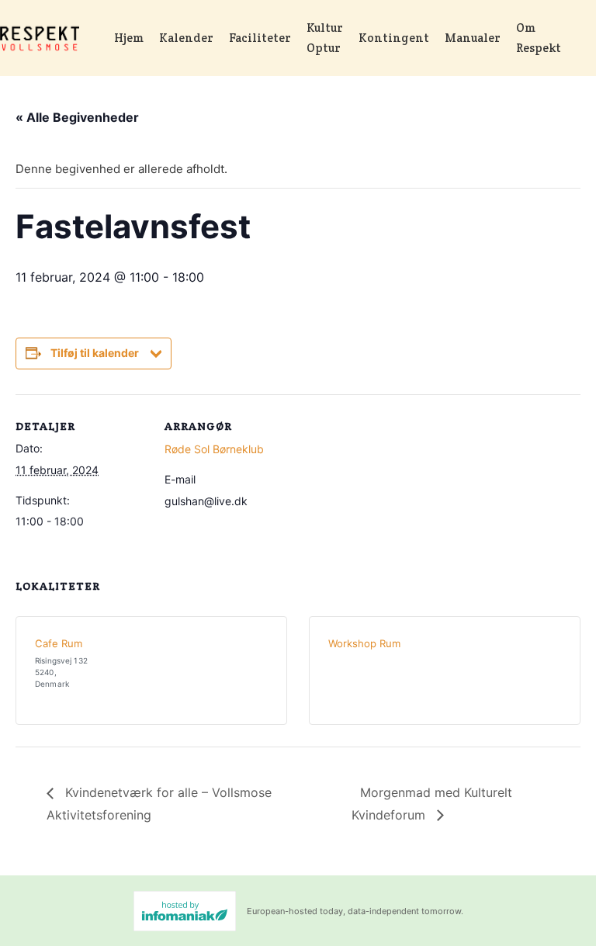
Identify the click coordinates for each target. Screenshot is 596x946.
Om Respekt (538, 37)
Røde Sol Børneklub (214, 449)
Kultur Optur (325, 37)
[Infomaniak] (184, 911)
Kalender (186, 37)
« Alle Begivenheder (77, 117)
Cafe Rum (58, 643)
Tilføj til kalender (94, 352)
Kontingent (394, 37)
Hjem (129, 37)
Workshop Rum (364, 643)
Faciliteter (260, 37)
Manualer (473, 37)
